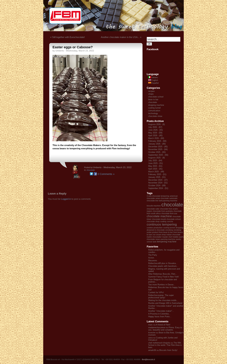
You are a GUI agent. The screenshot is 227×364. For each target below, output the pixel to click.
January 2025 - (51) (157, 177)
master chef (167, 237)
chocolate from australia (163, 211)
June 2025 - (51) (155, 163)
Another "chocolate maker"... (161, 311)
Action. (151, 258)
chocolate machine (159, 216)
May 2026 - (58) (155, 133)
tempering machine (166, 241)
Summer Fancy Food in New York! (163, 277)
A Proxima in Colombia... (159, 314)
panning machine (168, 239)
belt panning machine (168, 201)
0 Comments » (106, 174)
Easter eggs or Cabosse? (73, 47)
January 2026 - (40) (157, 144)
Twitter (91, 173)
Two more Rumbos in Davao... (161, 284)
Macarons (152, 260)
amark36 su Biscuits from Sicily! (162, 350)
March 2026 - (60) (156, 138)
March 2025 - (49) (156, 171)
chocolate (91, 170)
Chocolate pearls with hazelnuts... (163, 266)
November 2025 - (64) (158, 149)
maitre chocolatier (154, 237)
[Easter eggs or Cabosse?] (80, 140)
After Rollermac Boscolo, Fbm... (162, 274)
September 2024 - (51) (158, 188)
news (158, 239)
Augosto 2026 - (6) (156, 124)
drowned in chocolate (156, 230)
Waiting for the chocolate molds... (163, 300)
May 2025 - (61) (155, 166)
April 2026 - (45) (155, 135)
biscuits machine (154, 206)
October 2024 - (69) (157, 185)
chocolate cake (153, 209)
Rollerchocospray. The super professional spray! (161, 296)
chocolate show (155, 116)
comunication (154, 110)
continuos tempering (162, 224)
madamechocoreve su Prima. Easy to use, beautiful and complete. (165, 328)
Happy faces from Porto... (159, 316)
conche (170, 221)
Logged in (66, 199)
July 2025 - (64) (155, 160)
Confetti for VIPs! (156, 292)
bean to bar (153, 99)
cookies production (155, 228)
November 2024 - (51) (158, 183)
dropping (179, 228)
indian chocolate (173, 235)
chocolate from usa (169, 213)
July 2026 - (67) (155, 127)
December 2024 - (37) (158, 180)
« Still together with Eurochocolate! (67, 37)
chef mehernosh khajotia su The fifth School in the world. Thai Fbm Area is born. (165, 345)
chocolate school (155, 97)
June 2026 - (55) (155, 130)
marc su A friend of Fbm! (159, 325)
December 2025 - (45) (158, 146)
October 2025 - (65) (157, 152)
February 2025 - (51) (157, 174)
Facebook (95, 173)
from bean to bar (166, 232)
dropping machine (156, 105)
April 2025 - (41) (155, 169)
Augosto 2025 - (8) (156, 158)
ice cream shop (159, 235)
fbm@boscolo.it (148, 359)
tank (154, 242)
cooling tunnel (154, 108)
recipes (151, 91)
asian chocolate (162, 198)
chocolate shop (153, 221)
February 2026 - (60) (157, 141)
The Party (152, 255)
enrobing (169, 230)
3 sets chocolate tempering (158, 196)
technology (153, 113)
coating (163, 221)
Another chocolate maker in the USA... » (121, 37)
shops (151, 94)
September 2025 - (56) (158, 155)
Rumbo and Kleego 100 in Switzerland (165, 303)
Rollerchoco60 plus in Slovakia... (163, 263)
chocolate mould (159, 219)
